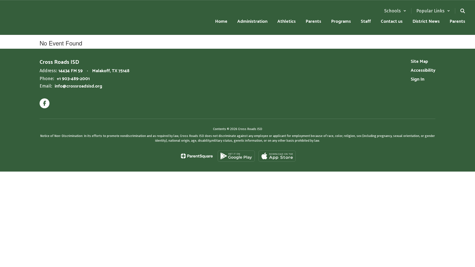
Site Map (419, 61)
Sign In (417, 79)
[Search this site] (462, 10)
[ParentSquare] (197, 156)
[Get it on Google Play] (236, 156)
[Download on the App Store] (277, 156)
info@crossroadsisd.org (78, 86)
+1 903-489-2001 (73, 79)
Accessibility (423, 70)
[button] (395, 11)
